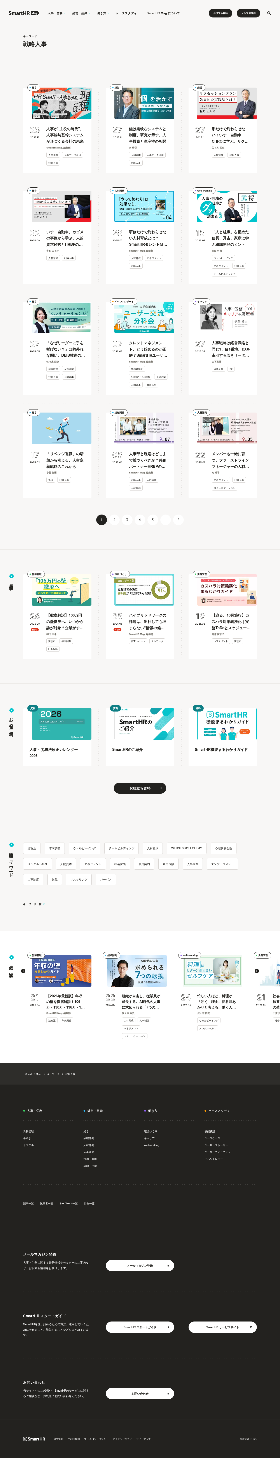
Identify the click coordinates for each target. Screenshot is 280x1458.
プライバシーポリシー (96, 1439)
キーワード (53, 1074)
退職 (50, 480)
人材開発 (119, 190)
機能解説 (210, 1131)
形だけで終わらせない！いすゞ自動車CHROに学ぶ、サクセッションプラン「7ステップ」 (230, 135)
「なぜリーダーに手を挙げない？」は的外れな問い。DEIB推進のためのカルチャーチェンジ (65, 349)
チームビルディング (224, 273)
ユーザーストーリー (216, 1145)
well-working (204, 190)
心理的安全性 (223, 848)
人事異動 (192, 864)
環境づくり (121, 574)
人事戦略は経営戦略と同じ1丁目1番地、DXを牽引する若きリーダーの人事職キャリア (231, 349)
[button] (23, 971)
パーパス (106, 879)
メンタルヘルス (37, 864)
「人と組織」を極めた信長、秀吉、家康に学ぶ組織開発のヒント (230, 238)
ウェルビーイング (223, 258)
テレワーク (157, 641)
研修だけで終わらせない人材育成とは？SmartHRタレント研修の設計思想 (148, 238)
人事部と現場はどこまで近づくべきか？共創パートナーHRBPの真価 (147, 460)
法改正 (51, 641)
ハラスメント (221, 641)
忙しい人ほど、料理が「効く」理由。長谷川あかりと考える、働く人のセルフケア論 (216, 1001)
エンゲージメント (222, 864)
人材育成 (218, 155)
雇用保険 (168, 864)
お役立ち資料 (220, 13)
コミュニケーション (224, 487)
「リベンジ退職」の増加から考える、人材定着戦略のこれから (65, 460)
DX (231, 369)
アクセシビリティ (122, 1439)
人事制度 (33, 879)
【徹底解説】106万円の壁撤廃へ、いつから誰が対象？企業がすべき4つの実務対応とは (65, 621)
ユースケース (212, 1138)
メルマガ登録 (248, 13)
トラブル (28, 1145)
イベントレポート (124, 301)
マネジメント (154, 258)
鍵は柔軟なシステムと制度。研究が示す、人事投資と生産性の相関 (147, 135)
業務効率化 (137, 369)
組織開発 (119, 412)
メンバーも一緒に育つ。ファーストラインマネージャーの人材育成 (230, 460)
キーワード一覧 (32, 904)
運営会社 (58, 1439)
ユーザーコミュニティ (218, 1152)
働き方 (101, 13)
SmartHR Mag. (33, 1074)
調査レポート (138, 641)
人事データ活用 (72, 155)
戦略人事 (53, 162)
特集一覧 (89, 1203)
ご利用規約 (74, 1439)
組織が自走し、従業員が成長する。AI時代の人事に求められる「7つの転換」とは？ (141, 1001)
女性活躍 (69, 369)
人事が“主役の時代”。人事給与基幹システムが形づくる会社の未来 (65, 135)
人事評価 (89, 1152)
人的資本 (53, 155)
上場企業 (161, 376)
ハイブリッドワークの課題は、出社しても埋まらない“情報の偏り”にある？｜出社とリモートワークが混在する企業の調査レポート (147, 621)
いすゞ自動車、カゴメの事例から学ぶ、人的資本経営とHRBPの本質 (65, 238)
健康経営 (53, 369)
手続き (27, 1138)
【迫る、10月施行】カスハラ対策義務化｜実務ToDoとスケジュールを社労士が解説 (231, 621)
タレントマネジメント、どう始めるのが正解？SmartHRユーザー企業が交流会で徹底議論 (148, 349)
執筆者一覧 (46, 1203)
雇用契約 (144, 864)
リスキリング (78, 879)
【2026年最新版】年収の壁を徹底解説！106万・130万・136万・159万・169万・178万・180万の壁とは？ (65, 1001)
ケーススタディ (126, 13)
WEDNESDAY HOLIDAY (186, 848)
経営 (34, 87)
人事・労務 (55, 13)
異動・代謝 (90, 1166)
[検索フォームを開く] (269, 13)
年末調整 (66, 641)
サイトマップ (143, 1439)
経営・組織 (79, 13)
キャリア (202, 301)
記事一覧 (28, 1203)
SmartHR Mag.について (163, 13)
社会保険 (53, 649)
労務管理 (37, 574)
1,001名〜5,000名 (140, 376)
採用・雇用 (90, 1159)
